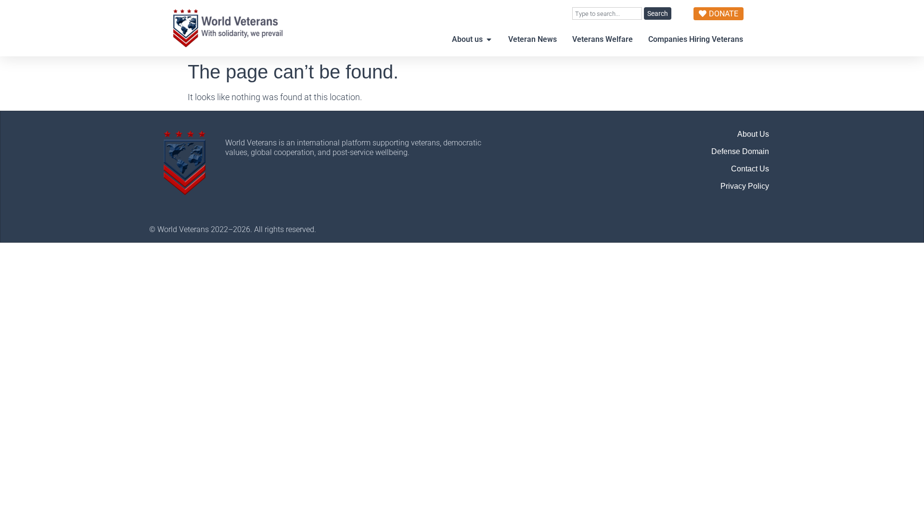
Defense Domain (740, 151)
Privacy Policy (744, 186)
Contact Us (750, 169)
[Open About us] (489, 39)
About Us (753, 134)
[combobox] (607, 13)
